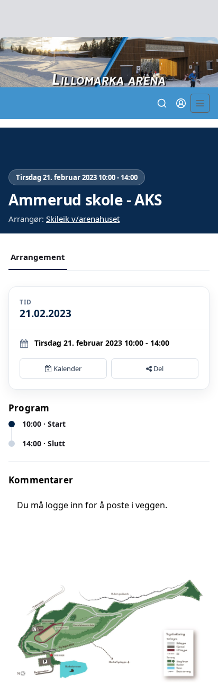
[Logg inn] (180, 103)
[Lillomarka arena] (109, 62)
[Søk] (161, 103)
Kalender (66, 368)
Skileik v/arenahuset (83, 218)
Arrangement (38, 256)
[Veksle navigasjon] (200, 103)
